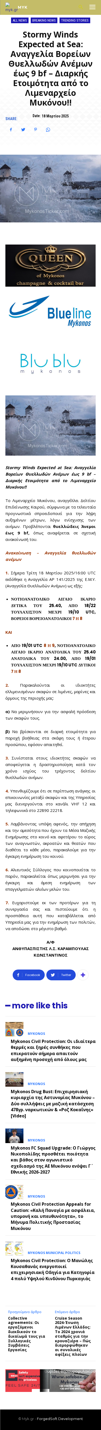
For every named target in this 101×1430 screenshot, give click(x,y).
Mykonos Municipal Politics (54, 1253)
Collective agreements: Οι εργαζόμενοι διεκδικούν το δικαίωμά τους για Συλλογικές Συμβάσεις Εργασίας (26, 1334)
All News (20, 20)
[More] (83, 975)
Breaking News (44, 20)
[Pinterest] (35, 129)
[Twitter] (23, 129)
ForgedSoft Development (60, 1419)
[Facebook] (10, 129)
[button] (81, 7)
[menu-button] (92, 7)
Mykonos (36, 1033)
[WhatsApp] (48, 129)
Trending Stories (75, 20)
